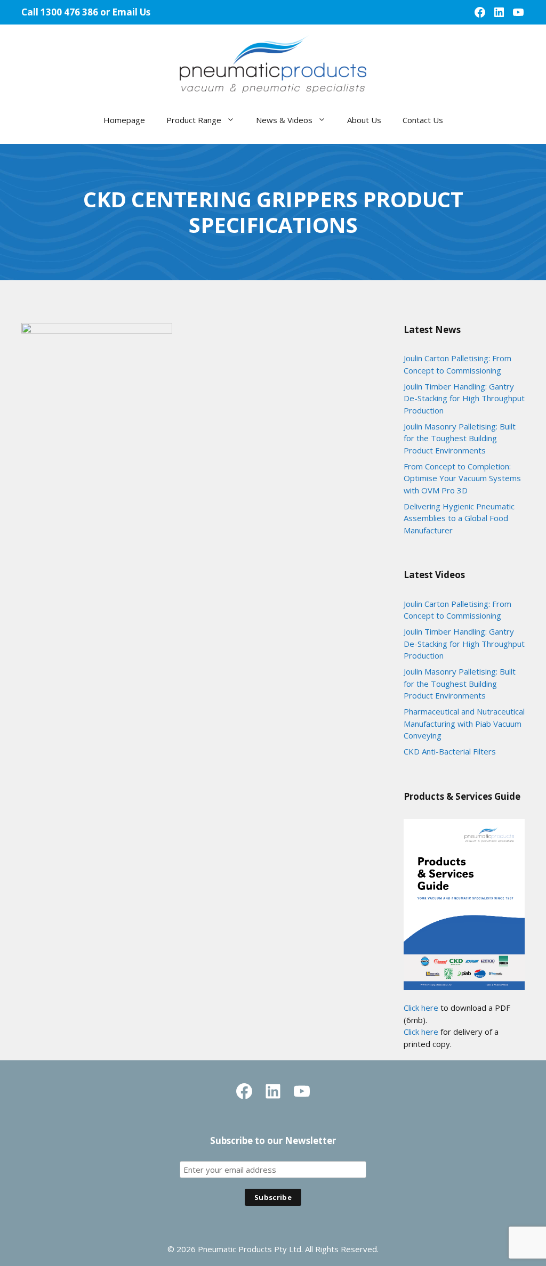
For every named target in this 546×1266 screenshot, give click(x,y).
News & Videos (284, 120)
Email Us (131, 12)
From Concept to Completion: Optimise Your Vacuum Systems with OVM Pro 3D (462, 478)
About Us (364, 120)
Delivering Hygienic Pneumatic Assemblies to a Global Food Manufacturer (459, 518)
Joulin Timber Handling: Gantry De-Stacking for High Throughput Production (464, 398)
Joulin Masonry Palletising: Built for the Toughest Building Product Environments (460, 438)
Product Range (193, 120)
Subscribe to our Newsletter (273, 1140)
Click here (421, 1007)
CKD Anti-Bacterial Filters (450, 751)
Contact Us (423, 120)
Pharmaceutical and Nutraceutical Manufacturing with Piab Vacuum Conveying (464, 723)
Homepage (124, 120)
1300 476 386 (69, 12)
